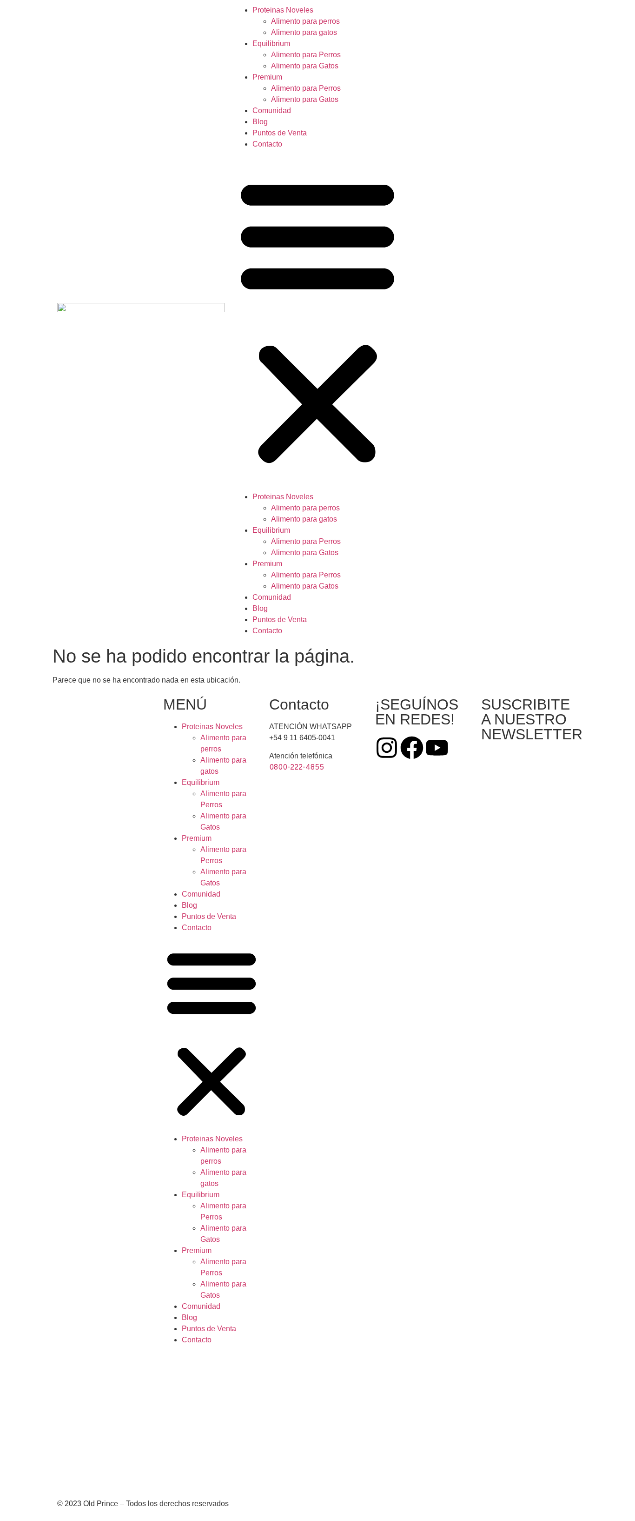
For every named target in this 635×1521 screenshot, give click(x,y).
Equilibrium (271, 43)
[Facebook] (411, 747)
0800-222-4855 (296, 767)
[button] (317, 320)
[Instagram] (386, 747)
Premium (267, 77)
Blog (260, 122)
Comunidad (271, 110)
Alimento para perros (305, 21)
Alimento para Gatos (304, 66)
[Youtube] (437, 747)
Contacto (267, 144)
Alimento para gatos (304, 32)
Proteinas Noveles (282, 10)
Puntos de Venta (279, 133)
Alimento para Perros (306, 55)
